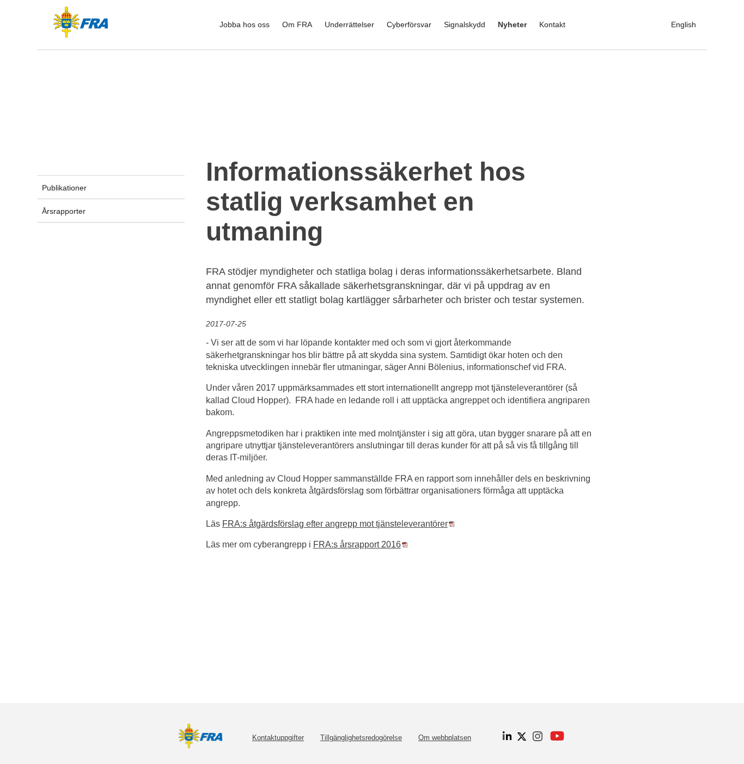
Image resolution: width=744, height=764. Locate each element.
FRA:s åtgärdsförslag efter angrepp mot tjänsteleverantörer (338, 523)
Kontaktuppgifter (278, 738)
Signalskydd (464, 24)
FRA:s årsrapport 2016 (360, 544)
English (683, 24)
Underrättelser (349, 24)
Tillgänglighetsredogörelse (361, 738)
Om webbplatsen (444, 738)
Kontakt (552, 24)
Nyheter (512, 24)
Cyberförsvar (409, 24)
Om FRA (297, 24)
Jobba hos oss (244, 24)
